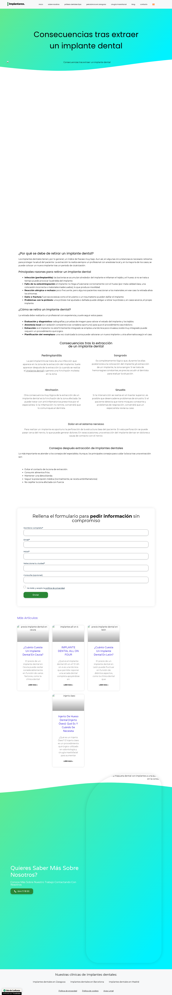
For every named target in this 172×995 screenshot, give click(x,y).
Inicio (41, 4)
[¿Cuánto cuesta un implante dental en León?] (103, 633)
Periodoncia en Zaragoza (96, 4)
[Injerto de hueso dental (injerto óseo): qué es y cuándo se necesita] (68, 702)
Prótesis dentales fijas (72, 4)
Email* (27, 540)
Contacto (143, 4)
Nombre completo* (33, 528)
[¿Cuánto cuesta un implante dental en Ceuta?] (33, 633)
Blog (133, 4)
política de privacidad (55, 588)
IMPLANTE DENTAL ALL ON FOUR (68, 651)
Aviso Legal (109, 991)
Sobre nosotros (53, 4)
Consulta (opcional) (33, 575)
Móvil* (27, 551)
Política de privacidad (68, 991)
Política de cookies (90, 991)
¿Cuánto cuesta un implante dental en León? (103, 651)
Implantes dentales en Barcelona (87, 982)
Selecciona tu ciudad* (34, 563)
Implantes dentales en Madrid (124, 982)
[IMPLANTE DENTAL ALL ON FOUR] (68, 633)
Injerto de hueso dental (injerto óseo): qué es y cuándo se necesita (68, 724)
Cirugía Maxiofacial (119, 4)
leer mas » (33, 685)
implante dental (34, 370)
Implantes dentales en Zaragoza (49, 982)
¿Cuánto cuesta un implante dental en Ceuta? (33, 651)
